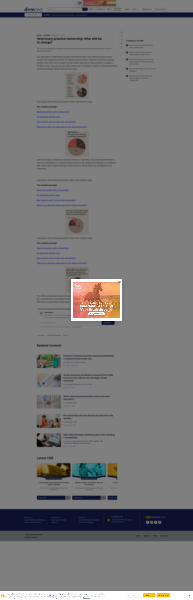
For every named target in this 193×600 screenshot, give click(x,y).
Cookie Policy (87, 598)
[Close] (190, 595)
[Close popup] (119, 282)
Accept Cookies (163, 595)
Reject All (149, 595)
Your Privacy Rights (133, 595)
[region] (96, 595)
